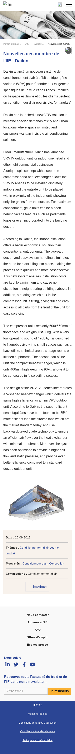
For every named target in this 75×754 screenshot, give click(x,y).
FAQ (38, 629)
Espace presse (37, 644)
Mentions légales (37, 713)
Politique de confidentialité (37, 740)
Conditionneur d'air (35, 563)
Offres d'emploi (37, 637)
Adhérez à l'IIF (38, 622)
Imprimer (39, 586)
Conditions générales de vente (37, 731)
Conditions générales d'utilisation (37, 722)
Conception (56, 563)
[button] (69, 4)
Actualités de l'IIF (39, 44)
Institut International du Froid (12, 44)
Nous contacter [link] (38, 614)
